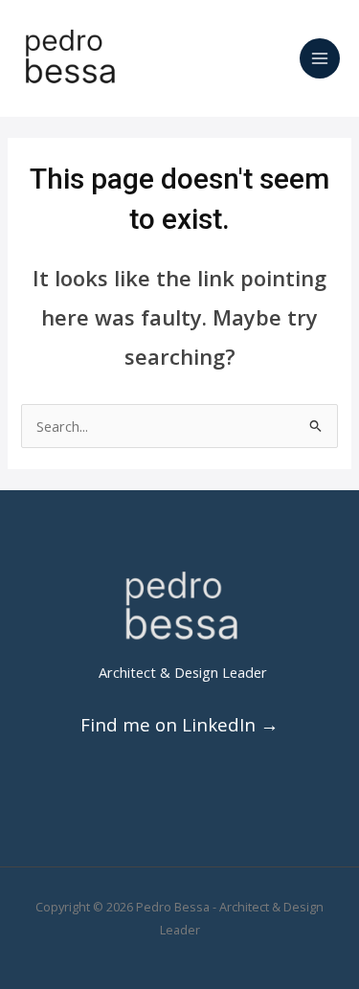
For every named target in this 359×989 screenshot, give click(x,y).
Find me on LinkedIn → (179, 724)
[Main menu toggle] (320, 58)
